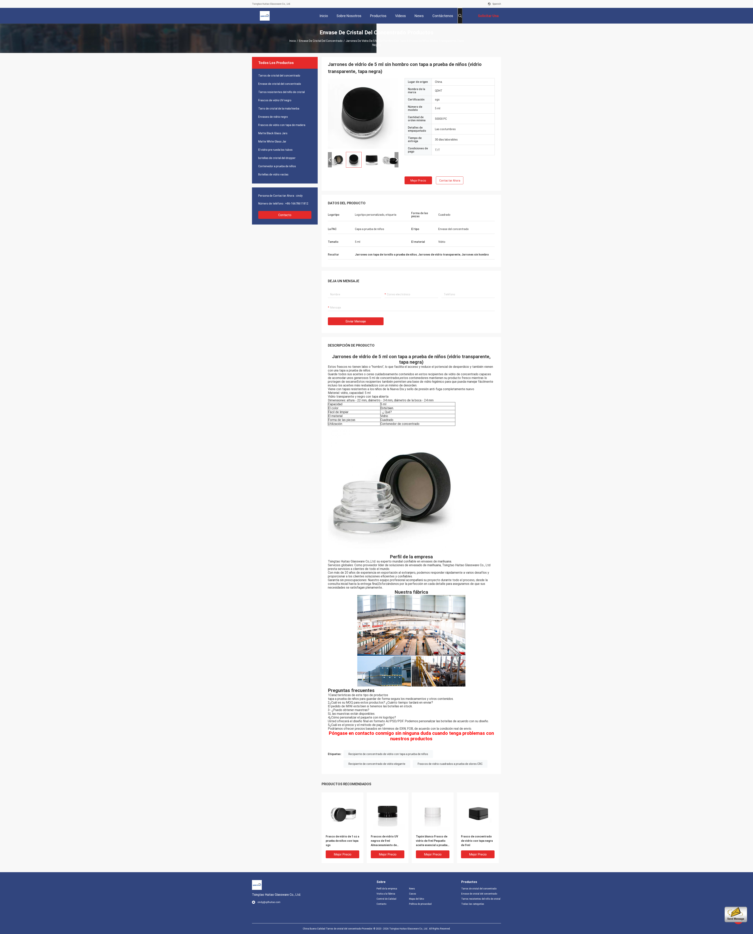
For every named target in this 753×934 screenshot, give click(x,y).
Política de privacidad (420, 904)
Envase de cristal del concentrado (321, 40)
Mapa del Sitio (416, 898)
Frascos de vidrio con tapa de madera (281, 125)
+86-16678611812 (296, 203)
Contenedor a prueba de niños (277, 166)
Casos (412, 893)
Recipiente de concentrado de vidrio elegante (376, 763)
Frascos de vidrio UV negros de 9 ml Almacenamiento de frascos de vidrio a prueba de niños (384, 841)
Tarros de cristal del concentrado (279, 75)
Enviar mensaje (356, 321)
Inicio (292, 40)
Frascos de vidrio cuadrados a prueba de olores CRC (450, 763)
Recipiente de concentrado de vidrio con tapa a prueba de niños (388, 754)
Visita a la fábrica (385, 893)
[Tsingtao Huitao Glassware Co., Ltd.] (265, 15)
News (412, 888)
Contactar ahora (449, 180)
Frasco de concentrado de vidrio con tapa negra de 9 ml (477, 841)
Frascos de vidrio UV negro (274, 100)
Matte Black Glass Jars (272, 133)
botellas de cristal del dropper (277, 158)
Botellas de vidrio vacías (273, 174)
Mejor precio (418, 180)
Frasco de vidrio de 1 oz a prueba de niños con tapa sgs (342, 841)
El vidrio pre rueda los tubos (275, 149)
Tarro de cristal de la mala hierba (278, 108)
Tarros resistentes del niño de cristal (281, 92)
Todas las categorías (472, 904)
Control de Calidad (386, 898)
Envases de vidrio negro (273, 116)
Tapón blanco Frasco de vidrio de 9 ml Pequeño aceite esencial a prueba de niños (431, 841)
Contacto (284, 215)
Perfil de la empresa (386, 888)
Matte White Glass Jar (272, 141)
